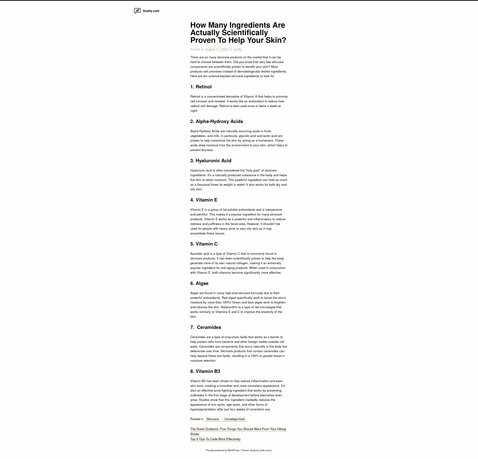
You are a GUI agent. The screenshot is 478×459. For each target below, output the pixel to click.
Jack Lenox (265, 450)
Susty (253, 450)
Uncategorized (234, 419)
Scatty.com (151, 10)
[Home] (137, 13)
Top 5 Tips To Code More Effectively (215, 439)
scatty (237, 49)
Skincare (213, 419)
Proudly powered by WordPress (223, 450)
